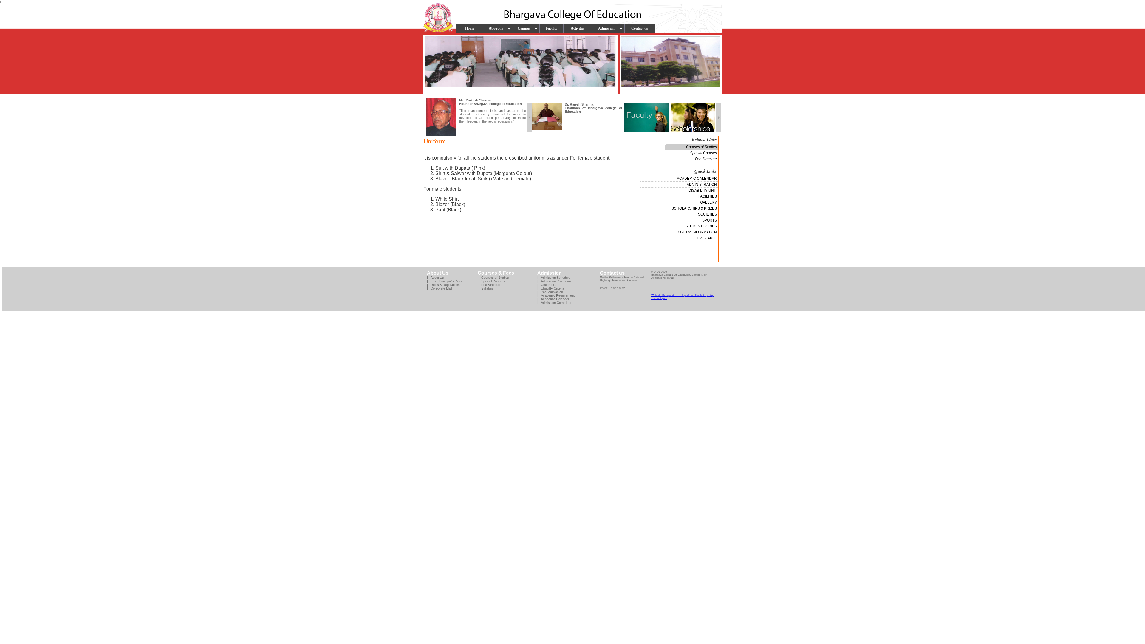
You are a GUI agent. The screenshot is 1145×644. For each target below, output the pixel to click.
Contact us (639, 28)
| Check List (546, 285)
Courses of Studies (701, 147)
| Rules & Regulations (443, 285)
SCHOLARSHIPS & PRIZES (694, 208)
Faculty (551, 28)
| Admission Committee (554, 302)
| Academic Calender (553, 299)
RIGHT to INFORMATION (697, 232)
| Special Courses (491, 281)
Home (469, 28)
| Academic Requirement (556, 295)
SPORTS (709, 220)
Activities (578, 28)
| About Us (435, 277)
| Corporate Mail (439, 288)
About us (496, 28)
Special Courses (703, 153)
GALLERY (708, 202)
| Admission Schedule (553, 277)
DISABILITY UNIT (702, 190)
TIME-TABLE (706, 238)
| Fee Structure (489, 285)
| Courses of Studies (493, 277)
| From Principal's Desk (444, 281)
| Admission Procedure (554, 281)
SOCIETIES (707, 214)
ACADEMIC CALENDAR (697, 179)
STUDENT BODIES (701, 226)
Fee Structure (706, 159)
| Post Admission (550, 292)
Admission (606, 28)
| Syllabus (485, 288)
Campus (524, 28)
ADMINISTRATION (702, 184)
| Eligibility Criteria (550, 288)
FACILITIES (707, 196)
